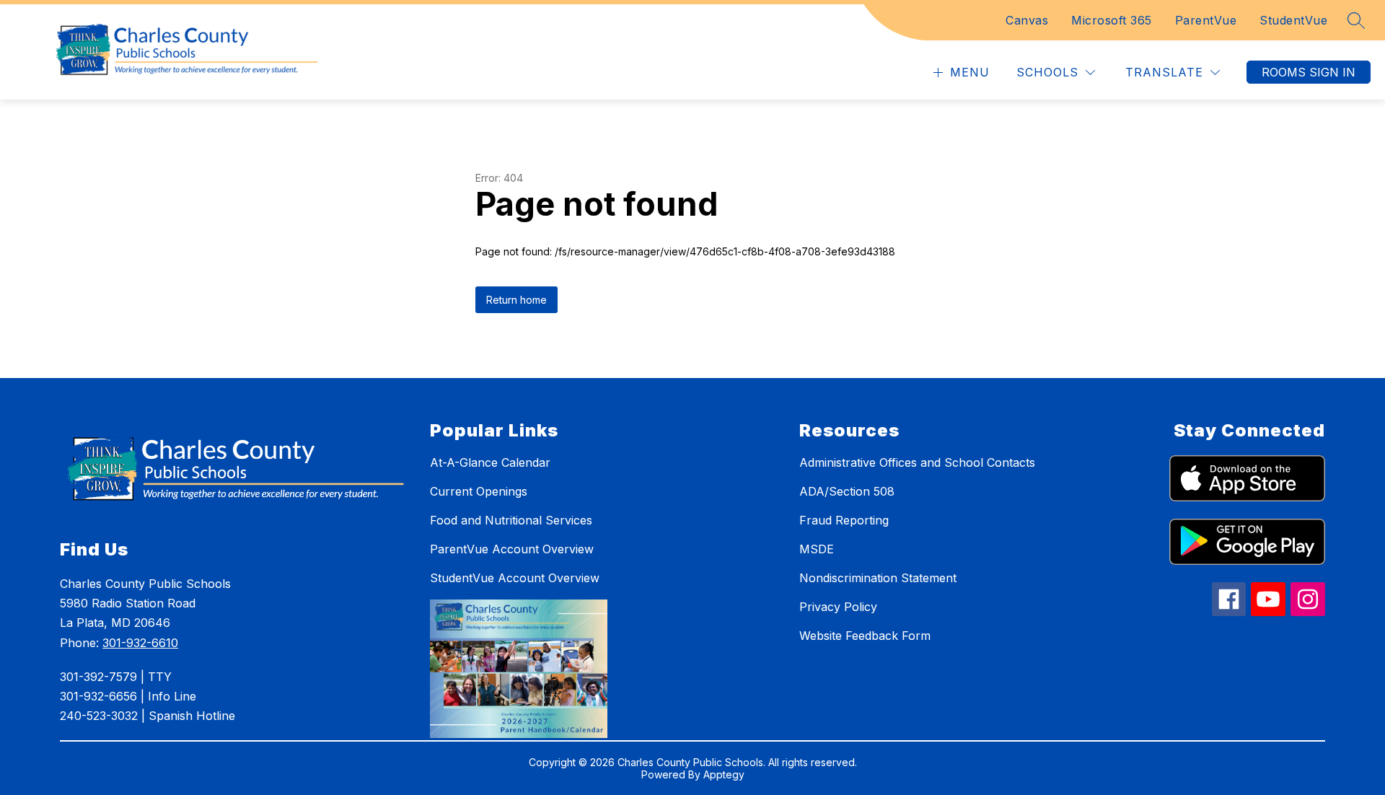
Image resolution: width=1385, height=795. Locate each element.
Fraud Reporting (844, 520)
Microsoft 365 (1111, 20)
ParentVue (1206, 20)
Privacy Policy (838, 606)
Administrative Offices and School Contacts (917, 462)
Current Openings (478, 491)
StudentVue (1293, 20)
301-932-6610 (140, 643)
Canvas (1027, 20)
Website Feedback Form (865, 635)
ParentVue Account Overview (512, 549)
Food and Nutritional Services (511, 520)
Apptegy (723, 774)
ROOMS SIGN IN (1308, 72)
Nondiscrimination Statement (878, 578)
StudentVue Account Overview (514, 578)
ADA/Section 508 (846, 491)
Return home (516, 300)
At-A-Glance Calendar (490, 462)
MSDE (816, 549)
